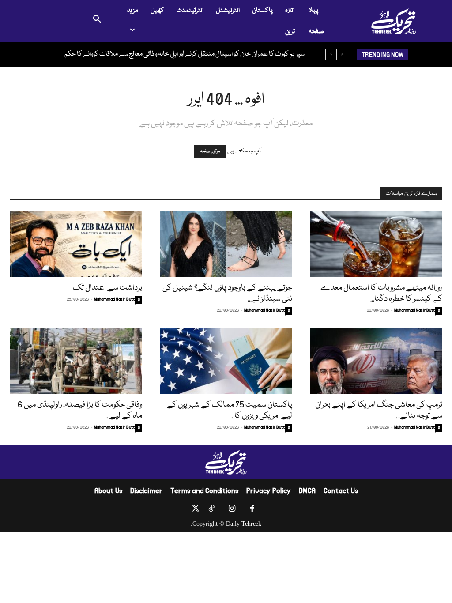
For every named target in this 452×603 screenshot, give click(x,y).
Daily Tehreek (243, 523)
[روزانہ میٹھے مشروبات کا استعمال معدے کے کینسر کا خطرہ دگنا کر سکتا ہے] (376, 244)
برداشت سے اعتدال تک (107, 288)
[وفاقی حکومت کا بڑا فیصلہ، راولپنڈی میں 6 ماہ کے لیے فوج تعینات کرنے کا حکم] (76, 361)
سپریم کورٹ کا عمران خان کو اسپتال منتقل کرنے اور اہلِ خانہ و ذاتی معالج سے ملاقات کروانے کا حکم (184, 54)
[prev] (341, 54)
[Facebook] (252, 510)
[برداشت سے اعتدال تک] (76, 244)
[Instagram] (232, 510)
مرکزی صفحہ (210, 151)
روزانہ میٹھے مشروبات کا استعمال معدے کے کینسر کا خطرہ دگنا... (381, 293)
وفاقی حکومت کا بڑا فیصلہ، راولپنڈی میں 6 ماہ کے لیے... (80, 410)
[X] (195, 510)
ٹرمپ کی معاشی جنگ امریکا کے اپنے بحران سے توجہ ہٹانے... (378, 410)
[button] (97, 21)
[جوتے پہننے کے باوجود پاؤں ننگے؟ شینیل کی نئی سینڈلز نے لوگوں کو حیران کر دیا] (226, 244)
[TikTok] (211, 510)
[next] (330, 54)
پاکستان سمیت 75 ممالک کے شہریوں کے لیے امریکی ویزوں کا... (229, 410)
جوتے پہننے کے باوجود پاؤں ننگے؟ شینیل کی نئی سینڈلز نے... (227, 293)
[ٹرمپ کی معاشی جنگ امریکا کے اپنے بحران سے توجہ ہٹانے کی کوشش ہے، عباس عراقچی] (376, 361)
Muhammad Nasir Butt (114, 299)
